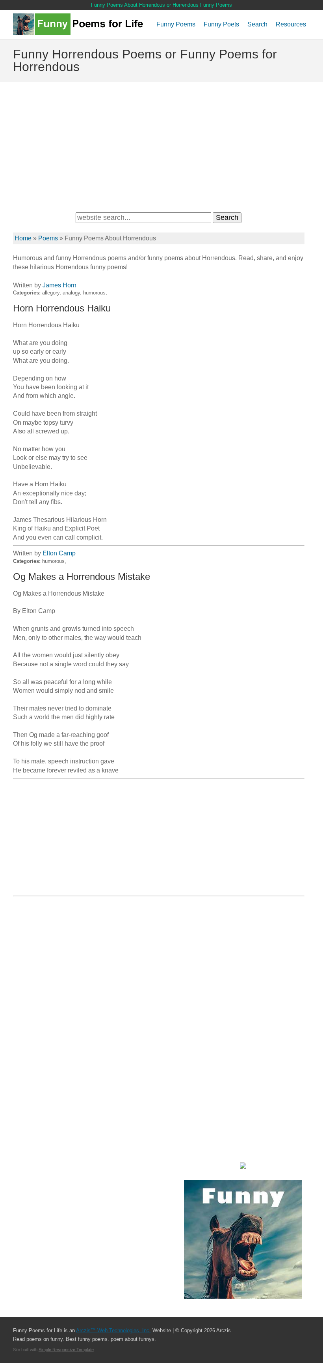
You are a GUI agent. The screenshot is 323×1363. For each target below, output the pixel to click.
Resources (291, 24)
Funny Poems (175, 24)
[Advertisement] (161, 145)
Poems (48, 238)
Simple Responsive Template (66, 1349)
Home (23, 238)
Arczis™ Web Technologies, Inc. (113, 1330)
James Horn (59, 285)
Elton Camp (59, 553)
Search (257, 24)
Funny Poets (221, 24)
